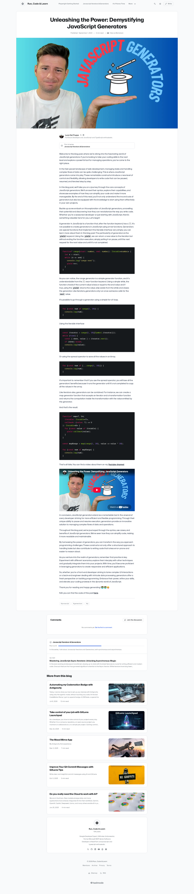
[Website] (102, 849)
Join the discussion (134, 620)
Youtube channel (116, 464)
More (131, 3)
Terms (109, 865)
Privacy (102, 865)
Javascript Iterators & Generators (96, 3)
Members (86, 865)
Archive (94, 865)
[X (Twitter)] (81, 135)
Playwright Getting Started (69, 3)
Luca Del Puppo (72, 135)
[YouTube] (99, 849)
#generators (77, 603)
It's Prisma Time (119, 3)
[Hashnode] (106, 849)
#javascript (65, 603)
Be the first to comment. (103, 627)
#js (87, 603)
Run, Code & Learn (38, 4)
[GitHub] (91, 849)
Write (170, 3)
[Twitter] (88, 849)
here (96, 593)
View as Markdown (116, 33)
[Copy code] (132, 249)
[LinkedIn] (84, 135)
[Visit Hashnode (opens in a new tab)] (97, 883)
